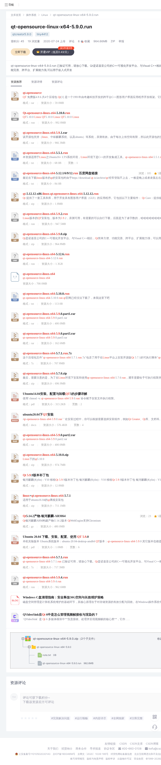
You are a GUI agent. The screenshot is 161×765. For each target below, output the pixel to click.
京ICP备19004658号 (64, 753)
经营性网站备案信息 (121, 753)
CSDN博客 (152, 743)
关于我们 (52, 748)
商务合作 (81, 748)
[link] (16, 14)
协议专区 (109, 748)
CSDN (123, 743)
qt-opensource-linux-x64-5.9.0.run (51, 27)
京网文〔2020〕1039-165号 (93, 753)
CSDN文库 (136, 743)
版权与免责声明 (95, 758)
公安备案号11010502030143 (34, 753)
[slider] (29, 718)
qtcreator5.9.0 (21, 34)
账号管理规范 (77, 758)
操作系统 (31, 14)
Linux (44, 14)
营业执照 (138, 758)
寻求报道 (95, 748)
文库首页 (16, 14)
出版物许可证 (124, 758)
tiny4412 (42, 34)
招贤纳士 (66, 748)
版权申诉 (110, 758)
